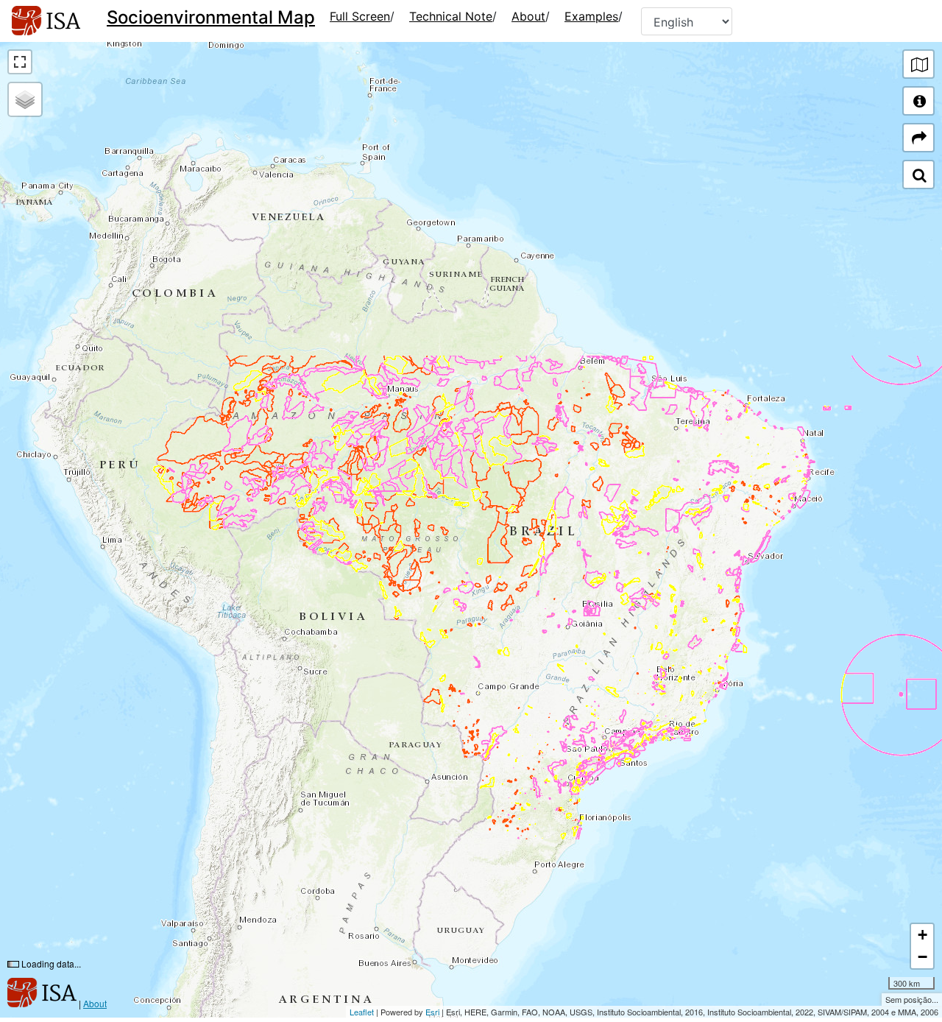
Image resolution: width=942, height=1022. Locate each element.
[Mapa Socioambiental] (46, 21)
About (528, 16)
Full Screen (360, 16)
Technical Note (450, 16)
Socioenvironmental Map (211, 17)
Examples (591, 16)
